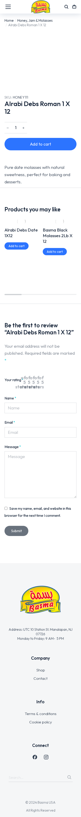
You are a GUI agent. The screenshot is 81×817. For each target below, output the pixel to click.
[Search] (69, 777)
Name (10, 398)
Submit (16, 531)
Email (9, 422)
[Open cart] (74, 7)
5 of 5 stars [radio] (46, 380)
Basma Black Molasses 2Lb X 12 (57, 235)
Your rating (14, 380)
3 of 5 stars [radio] (37, 380)
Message (12, 446)
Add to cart (40, 144)
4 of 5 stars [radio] (41, 380)
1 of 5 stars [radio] (28, 380)
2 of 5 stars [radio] (32, 380)
